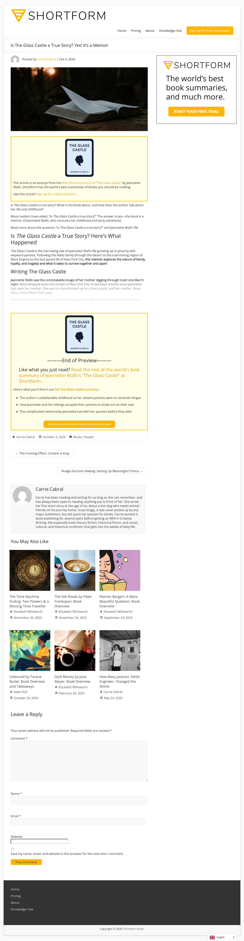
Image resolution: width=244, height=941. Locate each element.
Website (16, 836)
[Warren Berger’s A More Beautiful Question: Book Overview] (120, 552)
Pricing (136, 31)
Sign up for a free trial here (56, 194)
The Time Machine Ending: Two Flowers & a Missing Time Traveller (29, 601)
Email (16, 816)
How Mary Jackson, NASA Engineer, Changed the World (120, 681)
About (150, 31)
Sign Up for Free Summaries (210, 31)
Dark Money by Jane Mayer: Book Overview (72, 679)
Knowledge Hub (170, 31)
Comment (19, 738)
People (89, 437)
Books (77, 437)
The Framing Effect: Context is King (42, 453)
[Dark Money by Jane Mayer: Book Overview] (75, 632)
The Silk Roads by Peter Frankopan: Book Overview (73, 601)
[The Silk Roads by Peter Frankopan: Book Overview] (75, 552)
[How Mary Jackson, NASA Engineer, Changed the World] (120, 632)
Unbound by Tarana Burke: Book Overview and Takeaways (27, 681)
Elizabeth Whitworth (28, 611)
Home (121, 31)
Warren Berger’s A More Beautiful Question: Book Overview (120, 601)
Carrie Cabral (46, 59)
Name (16, 793)
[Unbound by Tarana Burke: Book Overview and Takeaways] (30, 632)
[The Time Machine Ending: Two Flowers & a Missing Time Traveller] (30, 552)
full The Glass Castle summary (77, 389)
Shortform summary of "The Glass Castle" (92, 183)
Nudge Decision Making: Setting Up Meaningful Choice (102, 471)
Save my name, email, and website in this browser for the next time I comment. (67, 854)
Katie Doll (20, 692)
